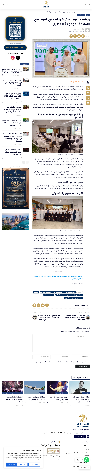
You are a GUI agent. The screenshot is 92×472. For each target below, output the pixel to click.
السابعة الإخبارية (46, 292)
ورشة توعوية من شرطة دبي (73, 298)
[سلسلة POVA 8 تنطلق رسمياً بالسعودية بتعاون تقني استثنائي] (26, 150)
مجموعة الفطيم (47, 89)
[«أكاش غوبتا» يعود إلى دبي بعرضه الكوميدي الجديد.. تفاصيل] (79, 387)
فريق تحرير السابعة (77, 29)
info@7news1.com (77, 284)
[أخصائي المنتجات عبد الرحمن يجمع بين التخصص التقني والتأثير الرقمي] (26, 107)
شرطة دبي (71, 167)
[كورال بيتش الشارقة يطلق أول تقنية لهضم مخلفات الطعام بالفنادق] (26, 120)
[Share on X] (83, 36)
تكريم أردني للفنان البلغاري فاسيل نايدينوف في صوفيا (12, 70)
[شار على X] (18, 58)
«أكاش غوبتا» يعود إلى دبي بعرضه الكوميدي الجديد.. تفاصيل (81, 399)
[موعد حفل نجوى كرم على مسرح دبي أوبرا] (57, 387)
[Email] (79, 36)
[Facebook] (75, 436)
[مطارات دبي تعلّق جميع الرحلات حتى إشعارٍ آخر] (34, 387)
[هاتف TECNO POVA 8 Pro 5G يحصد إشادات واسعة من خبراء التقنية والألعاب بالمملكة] (26, 134)
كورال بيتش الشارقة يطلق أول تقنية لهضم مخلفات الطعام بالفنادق (12, 123)
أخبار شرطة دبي (70, 292)
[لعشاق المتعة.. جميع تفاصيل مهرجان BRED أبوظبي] (12, 387)
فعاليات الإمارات (81, 15)
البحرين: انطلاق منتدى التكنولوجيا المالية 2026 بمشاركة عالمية (13, 96)
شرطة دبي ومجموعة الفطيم (64, 295)
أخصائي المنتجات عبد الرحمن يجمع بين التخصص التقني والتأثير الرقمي (12, 109)
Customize (34, 464)
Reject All (22, 464)
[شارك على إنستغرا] (13, 58)
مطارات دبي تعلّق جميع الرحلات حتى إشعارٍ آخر (36, 398)
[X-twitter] (84, 436)
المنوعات (65, 393)
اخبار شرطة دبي (58, 292)
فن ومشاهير (59, 393)
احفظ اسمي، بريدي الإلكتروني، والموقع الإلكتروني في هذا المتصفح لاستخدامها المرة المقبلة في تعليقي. (62, 362)
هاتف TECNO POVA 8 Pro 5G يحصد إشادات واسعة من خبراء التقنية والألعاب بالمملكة (12, 137)
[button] (88, 4)
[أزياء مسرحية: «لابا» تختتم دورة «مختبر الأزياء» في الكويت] (26, 80)
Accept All (11, 464)
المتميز (36, 292)
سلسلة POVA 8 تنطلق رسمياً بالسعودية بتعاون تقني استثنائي (13, 152)
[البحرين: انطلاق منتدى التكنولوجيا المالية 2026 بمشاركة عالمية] (26, 94)
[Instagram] (88, 436)
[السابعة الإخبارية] (46, 4)
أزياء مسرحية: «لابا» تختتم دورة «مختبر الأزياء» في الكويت (12, 82)
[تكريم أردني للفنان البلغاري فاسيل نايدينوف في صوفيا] (26, 69)
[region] (23, 457)
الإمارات (87, 15)
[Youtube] (81, 436)
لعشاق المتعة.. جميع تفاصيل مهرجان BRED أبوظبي (14, 399)
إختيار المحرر (41, 393)
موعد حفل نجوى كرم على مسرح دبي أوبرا (58, 398)
